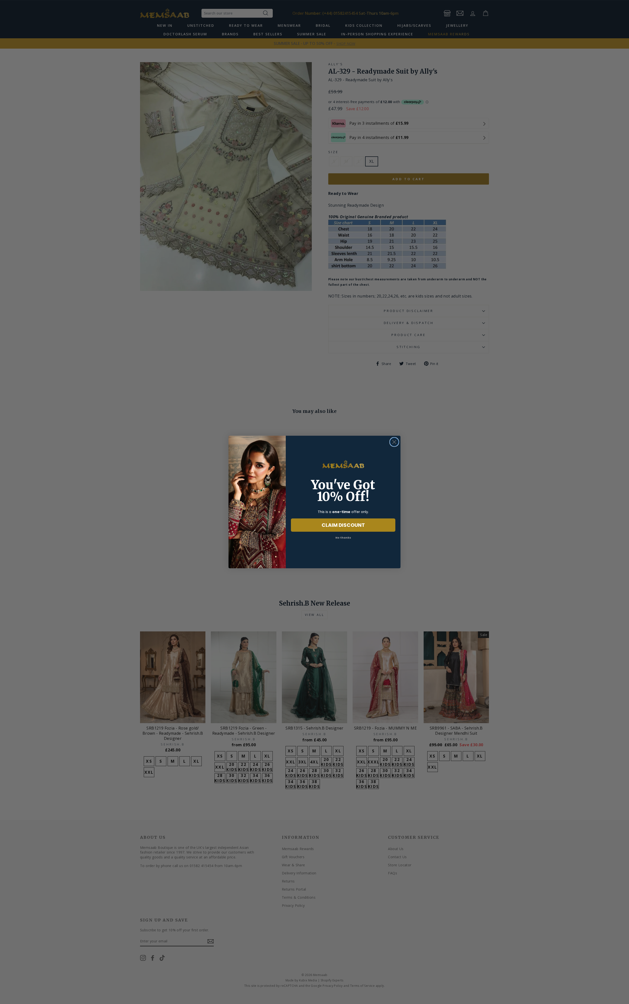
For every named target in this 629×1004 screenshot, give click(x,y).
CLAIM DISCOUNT (343, 525)
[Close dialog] (394, 442)
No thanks (343, 538)
